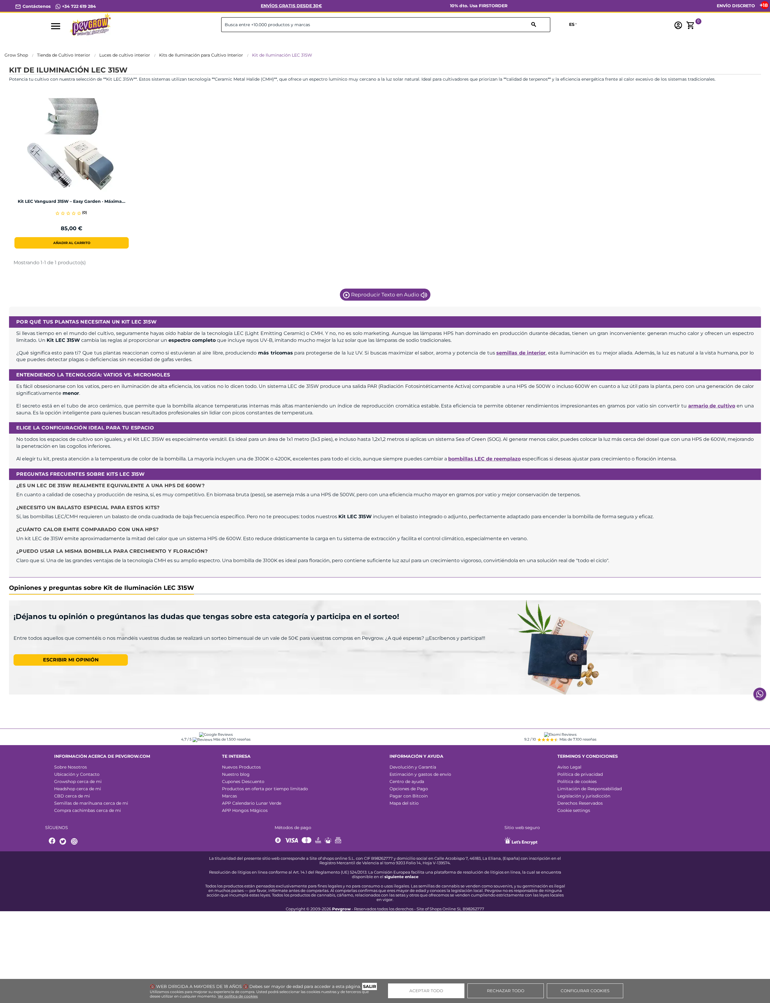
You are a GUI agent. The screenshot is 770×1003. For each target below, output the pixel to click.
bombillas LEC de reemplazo (484, 459)
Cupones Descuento (243, 781)
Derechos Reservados (580, 803)
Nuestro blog (236, 774)
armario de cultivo (711, 406)
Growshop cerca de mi (78, 781)
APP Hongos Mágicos (245, 810)
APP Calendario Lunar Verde (251, 803)
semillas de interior (521, 353)
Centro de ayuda (407, 781)
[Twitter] (64, 841)
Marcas (229, 796)
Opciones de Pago (409, 788)
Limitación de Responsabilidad (589, 788)
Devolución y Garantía (413, 767)
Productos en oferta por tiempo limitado (265, 788)
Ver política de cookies (238, 996)
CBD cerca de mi (72, 796)
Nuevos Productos (241, 767)
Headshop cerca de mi (77, 788)
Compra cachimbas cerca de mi (87, 810)
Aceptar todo (426, 990)
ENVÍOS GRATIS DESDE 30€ (291, 5)
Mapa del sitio (404, 803)
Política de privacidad (580, 774)
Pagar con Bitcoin (409, 796)
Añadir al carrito (71, 243)
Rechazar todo (505, 990)
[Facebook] (52, 841)
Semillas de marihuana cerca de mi (91, 803)
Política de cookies (577, 781)
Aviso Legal (569, 767)
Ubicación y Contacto (77, 774)
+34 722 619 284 (78, 6)
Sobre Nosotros (70, 767)
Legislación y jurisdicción (583, 796)
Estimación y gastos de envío (420, 774)
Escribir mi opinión (71, 660)
